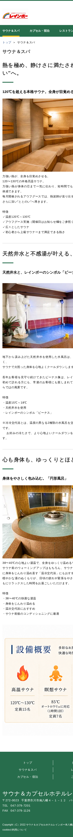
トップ (27, 762)
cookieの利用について (14, 829)
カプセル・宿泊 (27, 776)
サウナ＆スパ (27, 769)
